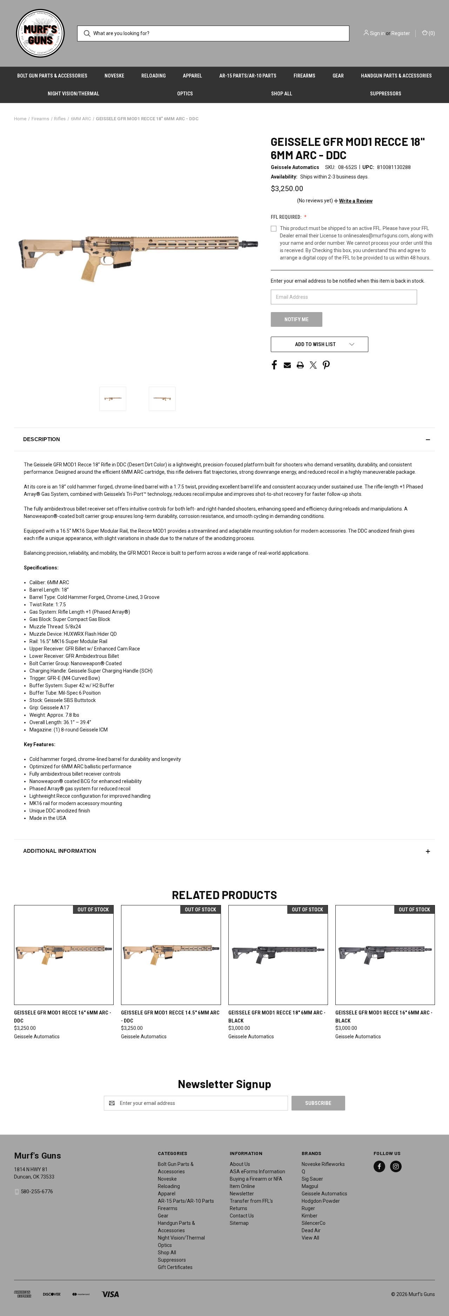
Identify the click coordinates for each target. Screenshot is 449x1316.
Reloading (153, 76)
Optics (185, 93)
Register (400, 33)
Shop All (281, 93)
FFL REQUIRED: (286, 217)
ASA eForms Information (257, 1171)
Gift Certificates (175, 1267)
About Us (240, 1164)
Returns (238, 1208)
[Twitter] (313, 365)
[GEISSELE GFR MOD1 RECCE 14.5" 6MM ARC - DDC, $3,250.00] (170, 955)
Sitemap (239, 1223)
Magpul (310, 1186)
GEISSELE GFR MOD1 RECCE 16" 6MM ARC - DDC (62, 1017)
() (431, 33)
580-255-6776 (37, 1191)
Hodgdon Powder (321, 1201)
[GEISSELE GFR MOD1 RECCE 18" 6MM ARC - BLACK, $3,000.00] (278, 955)
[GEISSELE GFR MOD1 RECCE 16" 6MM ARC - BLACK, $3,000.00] (385, 955)
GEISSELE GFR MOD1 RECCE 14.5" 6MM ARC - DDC (170, 1017)
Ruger (308, 1208)
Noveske (114, 76)
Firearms (304, 76)
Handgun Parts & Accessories (396, 76)
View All (310, 1238)
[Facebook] (274, 365)
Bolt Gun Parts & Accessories (52, 76)
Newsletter (242, 1193)
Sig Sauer (312, 1179)
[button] (353, 201)
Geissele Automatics (324, 1193)
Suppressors (385, 93)
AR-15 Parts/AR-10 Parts (247, 76)
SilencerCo (314, 1223)
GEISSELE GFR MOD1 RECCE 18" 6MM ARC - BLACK (277, 1017)
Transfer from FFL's (251, 1201)
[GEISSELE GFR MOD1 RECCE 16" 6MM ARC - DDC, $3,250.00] (63, 955)
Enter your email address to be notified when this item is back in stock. (348, 281)
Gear (338, 76)
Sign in (377, 33)
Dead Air (311, 1230)
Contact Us (242, 1216)
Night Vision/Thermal (73, 93)
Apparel (192, 76)
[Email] (287, 365)
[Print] (300, 365)
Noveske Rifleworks (323, 1164)
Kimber (309, 1216)
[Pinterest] (326, 365)
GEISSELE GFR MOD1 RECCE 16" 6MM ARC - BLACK (384, 1017)
